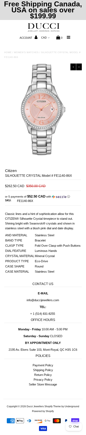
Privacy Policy (43, 379)
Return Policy (43, 374)
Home (8, 52)
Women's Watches (26, 52)
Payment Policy (43, 365)
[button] (43, 197)
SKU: (8, 200)
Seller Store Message (43, 384)
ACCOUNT (26, 37)
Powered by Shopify (43, 411)
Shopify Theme (52, 406)
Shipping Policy (43, 370)
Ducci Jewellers (35, 406)
